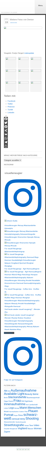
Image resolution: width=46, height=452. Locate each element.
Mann (23, 407)
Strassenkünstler (9, 422)
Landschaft (33, 405)
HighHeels (29, 401)
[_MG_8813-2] (36, 74)
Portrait (8, 414)
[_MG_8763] (23, 74)
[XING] (23, 130)
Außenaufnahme (24, 390)
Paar (26, 411)
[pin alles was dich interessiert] (23, 449)
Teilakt (26, 425)
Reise (20, 415)
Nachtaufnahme (14, 411)
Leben (6, 408)
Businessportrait (33, 397)
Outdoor (21, 411)
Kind (27, 404)
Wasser (30, 429)
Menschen (13, 22)
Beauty (28, 394)
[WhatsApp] (23, 138)
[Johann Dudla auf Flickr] (26, 449)
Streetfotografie (14, 425)
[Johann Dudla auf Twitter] (28, 449)
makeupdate (29, 53)
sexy (22, 418)
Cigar (6, 401)
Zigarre (7, 432)
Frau (17, 400)
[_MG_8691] (10, 62)
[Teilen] (23, 146)
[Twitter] (23, 123)
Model (6, 411)
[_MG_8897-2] (10, 86)
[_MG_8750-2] (36, 86)
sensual (16, 419)
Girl (22, 401)
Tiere (31, 425)
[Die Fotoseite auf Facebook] (18, 449)
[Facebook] (23, 119)
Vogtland (22, 428)
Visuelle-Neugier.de (10, 429)
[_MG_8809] (23, 86)
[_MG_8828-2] (10, 74)
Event (11, 401)
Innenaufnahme (14, 404)
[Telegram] (23, 142)
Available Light (14, 393)
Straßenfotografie (21, 422)
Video (36, 425)
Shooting (32, 418)
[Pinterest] (23, 127)
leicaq (16, 408)
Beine (35, 394)
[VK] (23, 134)
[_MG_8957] (36, 62)
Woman (37, 428)
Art (9, 391)
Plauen (33, 411)
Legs (11, 407)
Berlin (6, 397)
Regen (16, 415)
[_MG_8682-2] (23, 62)
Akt (5, 390)
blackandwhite (17, 397)
